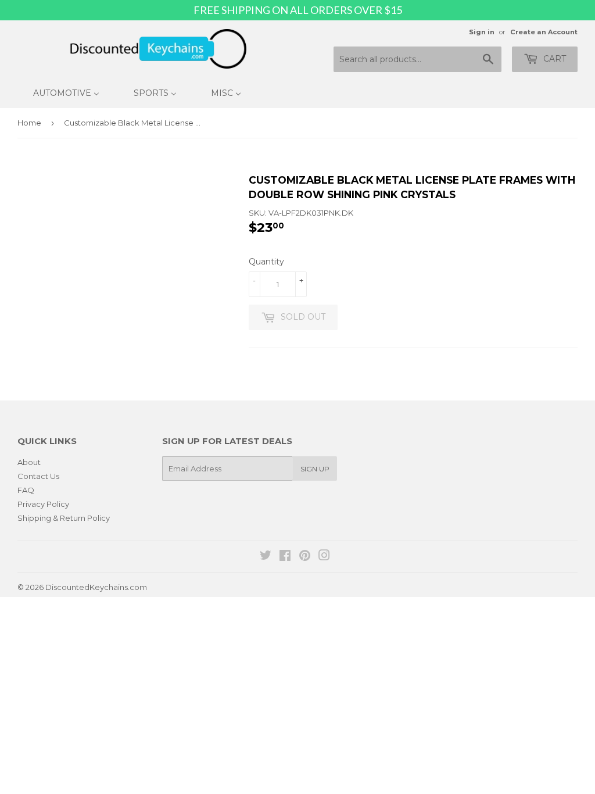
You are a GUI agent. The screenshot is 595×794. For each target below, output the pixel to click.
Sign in (481, 32)
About (29, 462)
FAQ (25, 490)
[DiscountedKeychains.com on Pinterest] (305, 556)
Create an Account (544, 32)
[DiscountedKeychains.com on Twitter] (265, 556)
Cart (553, 58)
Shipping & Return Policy (63, 518)
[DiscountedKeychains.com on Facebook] (285, 556)
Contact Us (38, 476)
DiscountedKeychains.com (96, 587)
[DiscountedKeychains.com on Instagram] (324, 556)
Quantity (266, 261)
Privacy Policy (43, 504)
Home (29, 122)
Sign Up (314, 468)
